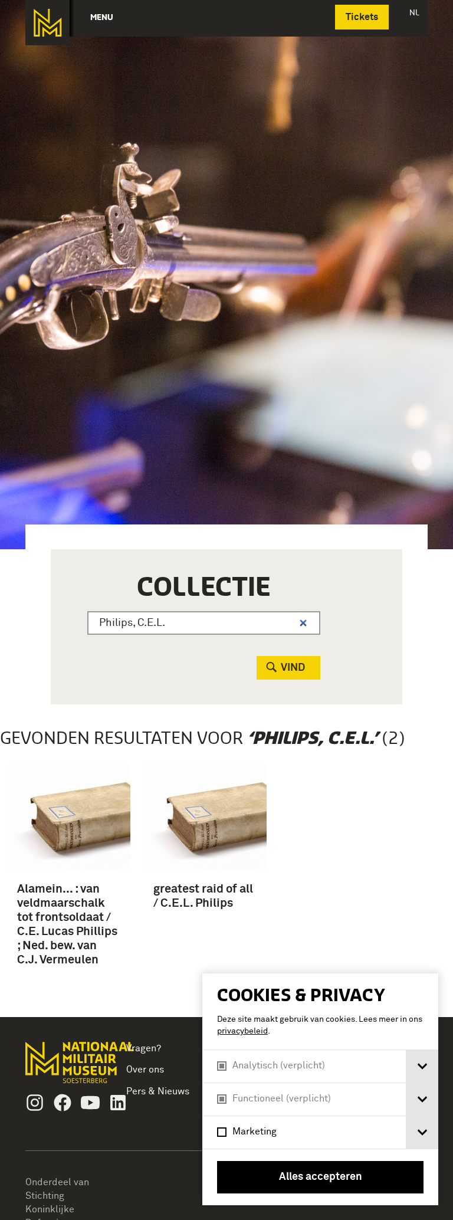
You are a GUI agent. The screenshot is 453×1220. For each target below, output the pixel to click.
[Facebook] (62, 1102)
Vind (293, 668)
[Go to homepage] (63, 1067)
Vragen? (143, 1048)
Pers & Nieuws (157, 1091)
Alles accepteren (320, 1177)
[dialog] (320, 1089)
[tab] (422, 1066)
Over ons (145, 1069)
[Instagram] (34, 1102)
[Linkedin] (118, 1102)
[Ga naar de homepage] (47, 22)
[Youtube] (90, 1102)
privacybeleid (242, 1031)
